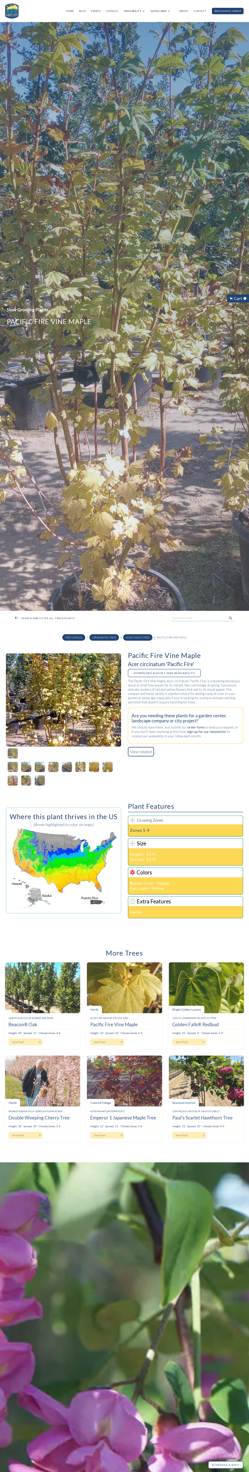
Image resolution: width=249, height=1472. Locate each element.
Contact (200, 11)
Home (70, 11)
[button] (134, 11)
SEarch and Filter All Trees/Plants (48, 618)
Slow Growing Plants (27, 309)
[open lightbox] (63, 700)
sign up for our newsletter (206, 731)
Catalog (112, 11)
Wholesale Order (227, 10)
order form (195, 727)
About (184, 11)
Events (96, 11)
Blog (82, 11)
